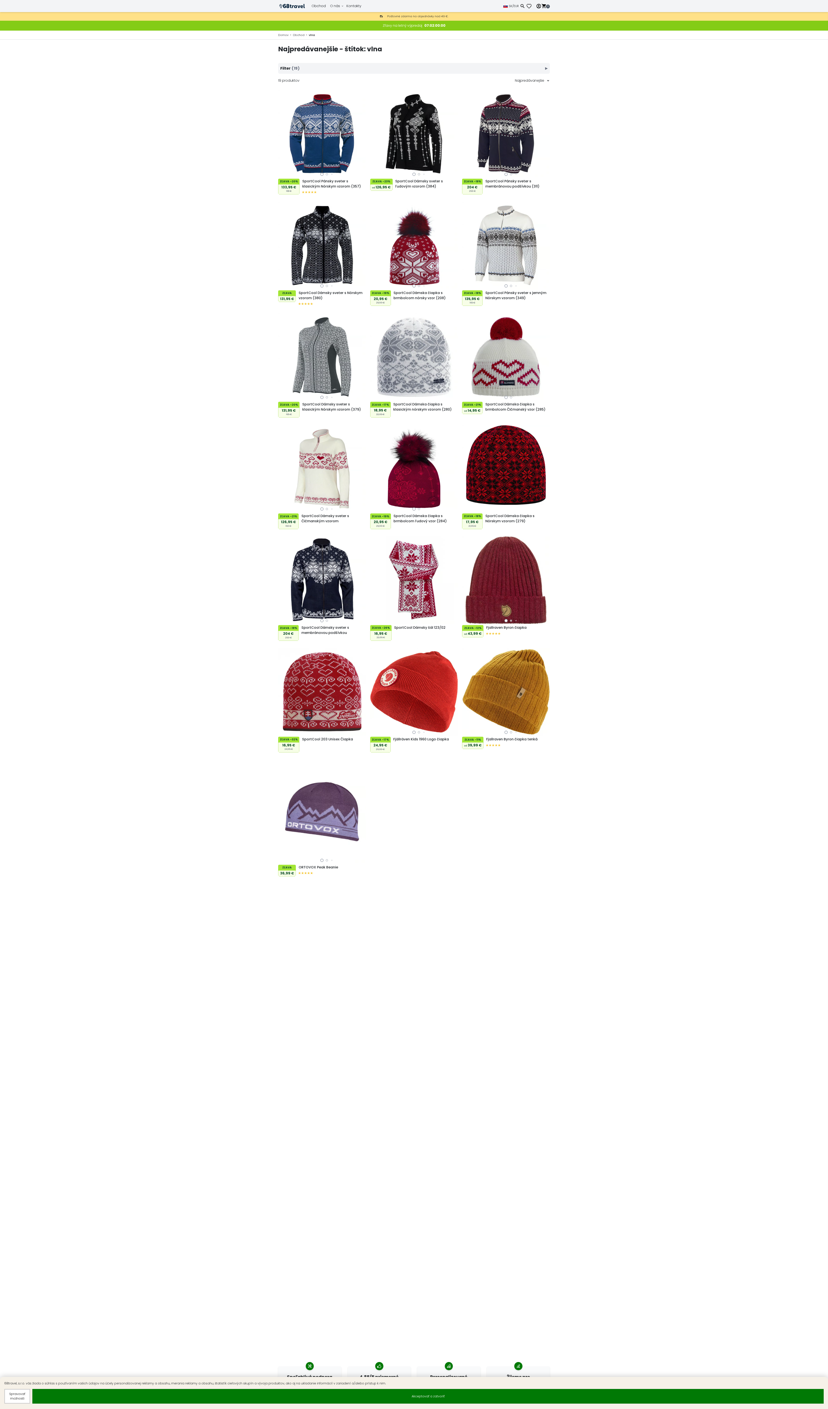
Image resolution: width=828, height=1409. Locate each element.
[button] (322, 174)
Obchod (319, 5)
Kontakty (354, 5)
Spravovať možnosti (17, 1396)
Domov (283, 35)
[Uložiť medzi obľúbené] (282, 173)
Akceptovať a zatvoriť (428, 1396)
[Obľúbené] (530, 6)
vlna (312, 35)
